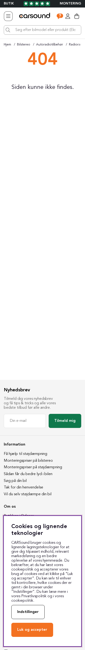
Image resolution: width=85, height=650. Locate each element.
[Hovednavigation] (8, 16)
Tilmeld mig (65, 421)
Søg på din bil (15, 481)
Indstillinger (28, 612)
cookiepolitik (22, 601)
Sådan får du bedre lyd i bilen (28, 474)
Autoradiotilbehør (49, 44)
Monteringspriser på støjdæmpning (33, 467)
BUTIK (9, 3)
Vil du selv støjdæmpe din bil (27, 494)
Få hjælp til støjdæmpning (25, 454)
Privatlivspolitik (34, 596)
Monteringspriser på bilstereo (28, 461)
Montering (70, 3)
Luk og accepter (32, 630)
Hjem (7, 44)
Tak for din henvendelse (23, 487)
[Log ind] (67, 16)
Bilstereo (23, 44)
